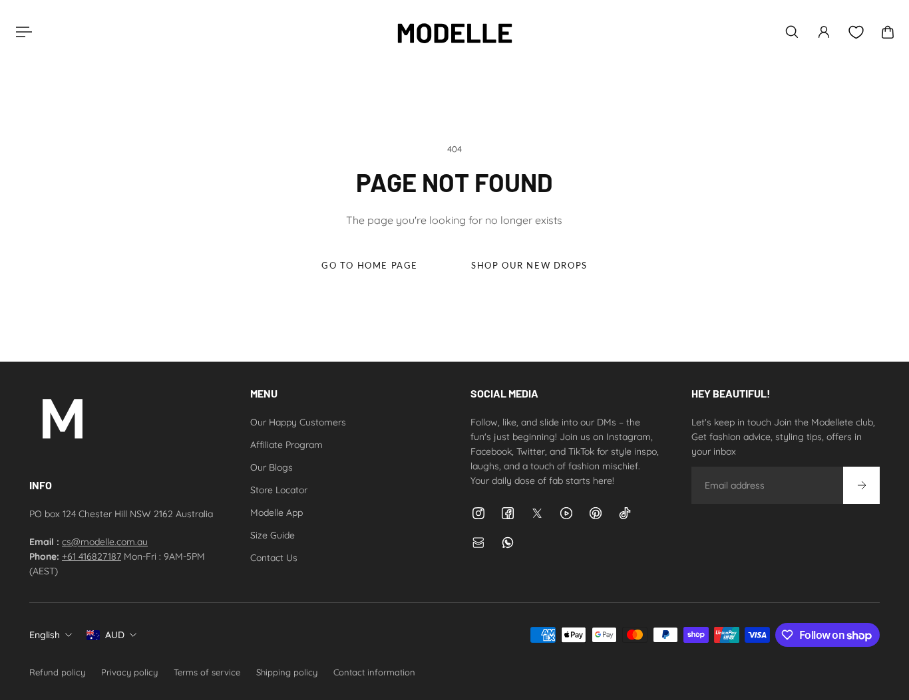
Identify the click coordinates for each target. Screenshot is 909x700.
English (44, 635)
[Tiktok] (624, 513)
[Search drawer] (792, 32)
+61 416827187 (91, 556)
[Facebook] (507, 513)
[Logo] (454, 32)
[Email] (478, 542)
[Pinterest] (595, 513)
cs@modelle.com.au (105, 542)
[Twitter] (537, 513)
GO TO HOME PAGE (369, 266)
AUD (114, 635)
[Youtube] (566, 513)
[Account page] (824, 32)
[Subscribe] (861, 485)
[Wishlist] (856, 32)
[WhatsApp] (507, 542)
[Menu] (21, 32)
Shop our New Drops (529, 266)
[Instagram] (478, 513)
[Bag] (888, 32)
